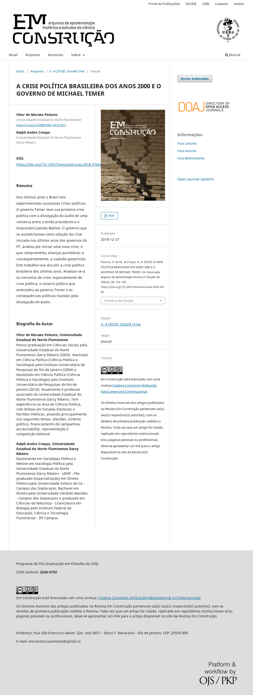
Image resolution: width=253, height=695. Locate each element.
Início (20, 71)
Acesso (239, 3)
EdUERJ (191, 3)
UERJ (205, 3)
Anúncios (55, 54)
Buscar (234, 54)
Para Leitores (187, 143)
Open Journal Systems (195, 179)
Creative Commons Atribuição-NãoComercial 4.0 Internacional (149, 597)
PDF (111, 216)
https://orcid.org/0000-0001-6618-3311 (41, 125)
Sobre (76, 54)
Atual (13, 54)
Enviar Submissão (195, 78)
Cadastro (221, 3)
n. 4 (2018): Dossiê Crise (67, 71)
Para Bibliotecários (191, 158)
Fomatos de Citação (118, 300)
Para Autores (186, 151)
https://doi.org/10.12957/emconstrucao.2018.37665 (59, 164)
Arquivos (32, 54)
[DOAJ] (207, 114)
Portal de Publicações (164, 3)
